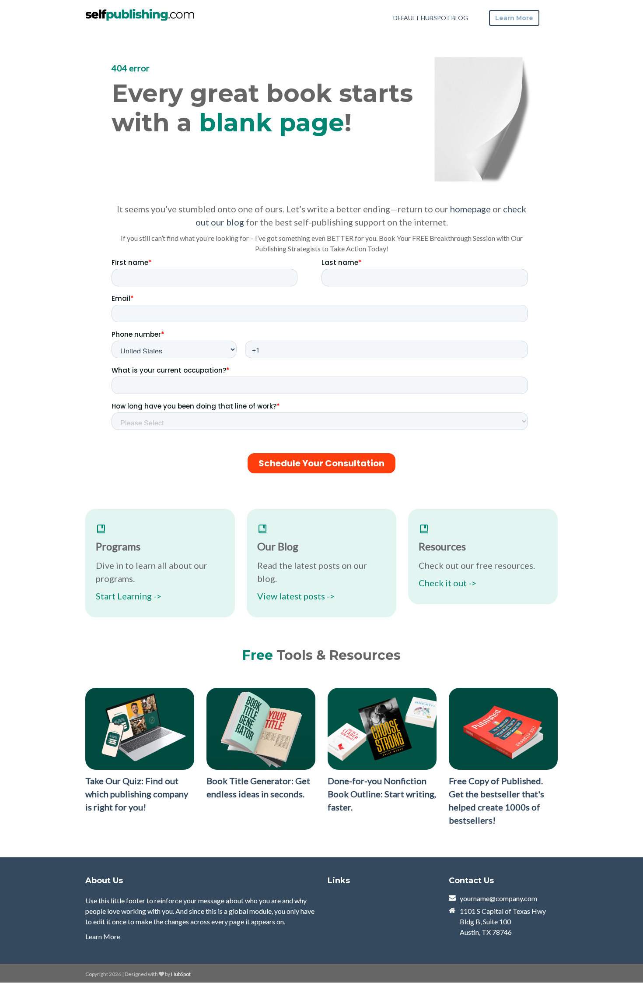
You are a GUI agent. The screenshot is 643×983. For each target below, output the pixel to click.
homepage (470, 209)
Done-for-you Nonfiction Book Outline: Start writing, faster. (382, 793)
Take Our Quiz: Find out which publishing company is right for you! (136, 793)
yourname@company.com (498, 898)
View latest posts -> (296, 596)
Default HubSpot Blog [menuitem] (430, 17)
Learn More (102, 936)
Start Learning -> (128, 596)
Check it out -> (447, 583)
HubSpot (181, 974)
